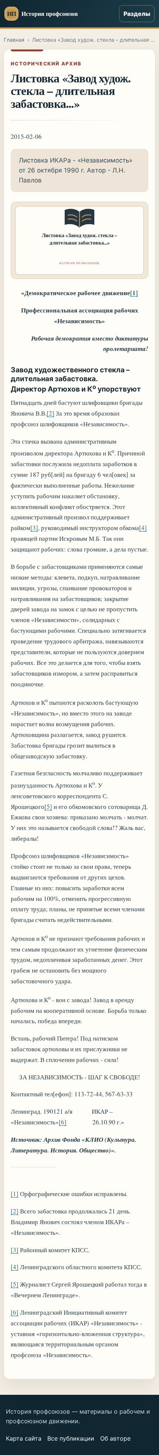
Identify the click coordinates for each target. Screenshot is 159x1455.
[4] (143, 527)
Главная (14, 40)
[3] (34, 527)
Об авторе (115, 1438)
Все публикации (70, 1438)
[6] (63, 1122)
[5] (48, 806)
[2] (50, 413)
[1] (134, 292)
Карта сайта (23, 1438)
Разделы (137, 13)
